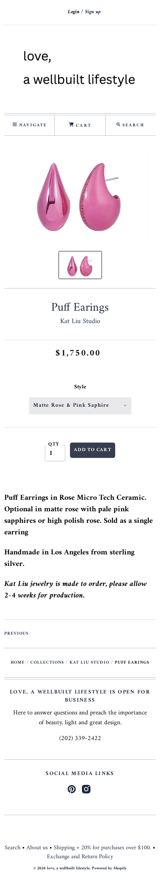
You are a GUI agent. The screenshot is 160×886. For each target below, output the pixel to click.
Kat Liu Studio (80, 321)
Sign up (93, 12)
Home (18, 662)
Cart (82, 125)
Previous (16, 633)
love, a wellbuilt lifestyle (68, 868)
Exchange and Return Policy (80, 856)
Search (12, 847)
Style (80, 387)
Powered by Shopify (109, 868)
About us (37, 847)
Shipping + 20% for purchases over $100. (102, 847)
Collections (47, 662)
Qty (54, 444)
